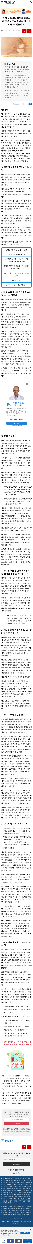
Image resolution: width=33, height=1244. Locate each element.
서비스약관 (14, 1233)
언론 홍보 (19, 1218)
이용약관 (13, 1218)
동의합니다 (25, 1232)
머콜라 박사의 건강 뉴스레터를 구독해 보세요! (16, 1154)
